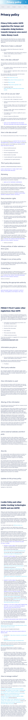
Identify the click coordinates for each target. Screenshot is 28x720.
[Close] (2, 2)
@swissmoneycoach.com (10, 340)
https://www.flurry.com (12, 77)
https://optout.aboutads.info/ (7, 645)
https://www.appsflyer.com (15, 84)
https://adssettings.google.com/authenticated (14, 640)
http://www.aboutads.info (19, 599)
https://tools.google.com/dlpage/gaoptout (13, 553)
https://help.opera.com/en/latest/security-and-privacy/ (13, 693)
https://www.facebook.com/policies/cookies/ (14, 565)
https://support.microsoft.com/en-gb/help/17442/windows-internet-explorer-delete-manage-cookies (12, 696)
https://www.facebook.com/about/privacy (13, 568)
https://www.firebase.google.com (15, 79)
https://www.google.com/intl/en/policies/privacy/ (14, 550)
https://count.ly (11, 82)
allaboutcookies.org (17, 525)
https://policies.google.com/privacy (11, 602)
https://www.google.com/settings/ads (12, 596)
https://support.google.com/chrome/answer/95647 (12, 688)
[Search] (26, 2)
